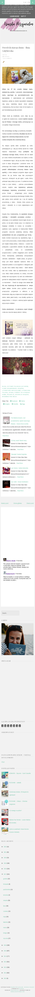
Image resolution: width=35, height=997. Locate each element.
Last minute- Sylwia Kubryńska (19, 468)
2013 (5, 962)
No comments (8, 58)
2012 (5, 967)
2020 (5, 858)
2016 (5, 945)
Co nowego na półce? (15, 810)
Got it (23, 16)
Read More (6, 436)
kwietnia (5, 922)
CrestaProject (15, 990)
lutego (5, 933)
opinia (11, 392)
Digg (23, 404)
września (5, 895)
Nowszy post (4, 503)
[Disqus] (17, 532)
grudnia (5, 879)
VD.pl (2, 762)
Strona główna (18, 503)
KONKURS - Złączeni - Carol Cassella (20, 773)
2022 (5, 847)
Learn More (14, 16)
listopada (5, 884)
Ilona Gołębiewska (9, 388)
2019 (5, 863)
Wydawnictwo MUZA (9, 396)
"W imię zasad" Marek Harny (19, 440)
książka (21, 388)
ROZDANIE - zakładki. (15, 783)
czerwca (5, 911)
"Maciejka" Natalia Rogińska (19, 454)
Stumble (15, 404)
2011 (5, 973)
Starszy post (30, 503)
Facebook (14, 401)
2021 (5, 852)
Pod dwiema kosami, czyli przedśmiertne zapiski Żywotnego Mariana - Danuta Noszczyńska (20, 421)
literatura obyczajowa (11, 390)
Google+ (7, 404)
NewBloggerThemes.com (17, 991)
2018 (5, 869)
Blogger (21, 988)
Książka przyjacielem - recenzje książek (22, 987)
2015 (5, 951)
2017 (5, 874)
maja (4, 917)
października (6, 889)
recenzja (10, 394)
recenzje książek (22, 394)
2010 (5, 978)
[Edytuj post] (3, 61)
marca (5, 927)
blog (4, 386)
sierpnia (5, 900)
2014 (5, 956)
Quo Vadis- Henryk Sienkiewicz (19, 482)
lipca (4, 906)
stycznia (5, 938)
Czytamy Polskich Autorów (17, 386)
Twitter (23, 401)
